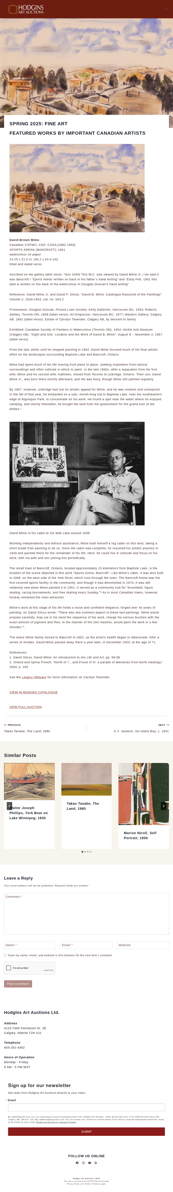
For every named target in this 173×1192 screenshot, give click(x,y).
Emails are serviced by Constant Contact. (56, 1122)
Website (125, 945)
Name (11, 945)
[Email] (89, 1162)
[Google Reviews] (95, 1162)
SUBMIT (86, 1131)
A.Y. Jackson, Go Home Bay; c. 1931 (141, 728)
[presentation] (29, 781)
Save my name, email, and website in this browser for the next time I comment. (60, 955)
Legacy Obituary (34, 677)
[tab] (82, 852)
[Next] (163, 806)
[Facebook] (77, 1162)
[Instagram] (83, 1162)
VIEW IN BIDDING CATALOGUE (33, 692)
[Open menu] (166, 9)
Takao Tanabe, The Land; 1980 (27, 728)
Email (67, 945)
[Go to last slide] (9, 806)
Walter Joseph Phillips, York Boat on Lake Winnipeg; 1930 (28, 813)
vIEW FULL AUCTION (25, 707)
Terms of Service (92, 1184)
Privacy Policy (73, 1184)
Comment (14, 897)
